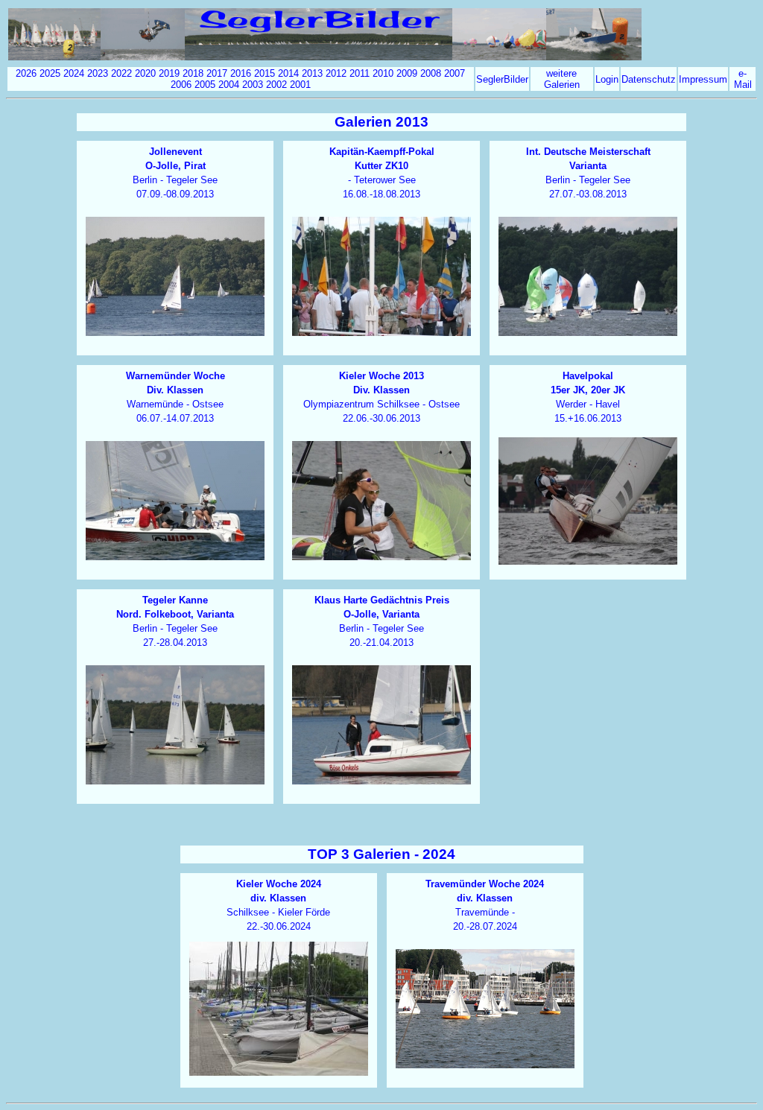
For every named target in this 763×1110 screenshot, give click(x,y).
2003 (252, 84)
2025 (49, 73)
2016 (240, 73)
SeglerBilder (502, 79)
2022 (121, 73)
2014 (288, 73)
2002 (276, 84)
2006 (181, 84)
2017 (216, 73)
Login (606, 79)
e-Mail (743, 79)
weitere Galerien (562, 79)
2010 (383, 73)
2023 (97, 73)
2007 (454, 73)
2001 (300, 84)
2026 (26, 73)
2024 (73, 73)
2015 (264, 73)
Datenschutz (648, 79)
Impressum (703, 79)
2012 (336, 73)
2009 (406, 73)
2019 (169, 73)
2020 (145, 73)
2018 (193, 73)
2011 (359, 73)
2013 (312, 73)
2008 (430, 73)
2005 (204, 84)
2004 (228, 84)
